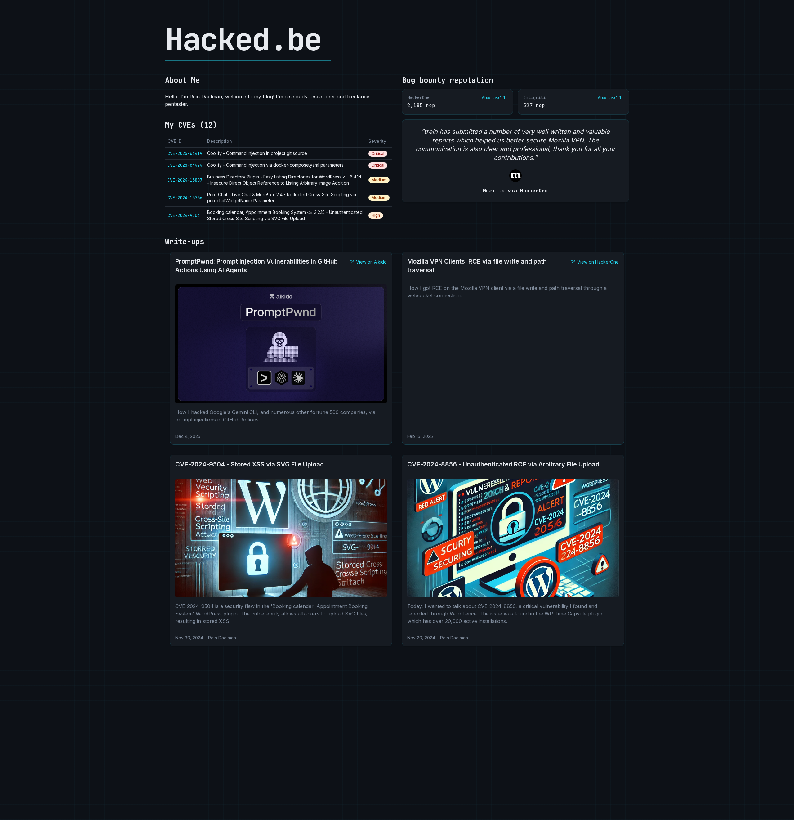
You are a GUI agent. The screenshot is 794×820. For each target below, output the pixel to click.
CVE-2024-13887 (184, 180)
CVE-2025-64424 (184, 165)
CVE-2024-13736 (184, 197)
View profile (495, 97)
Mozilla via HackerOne (515, 190)
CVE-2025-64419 (184, 153)
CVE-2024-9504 (183, 215)
